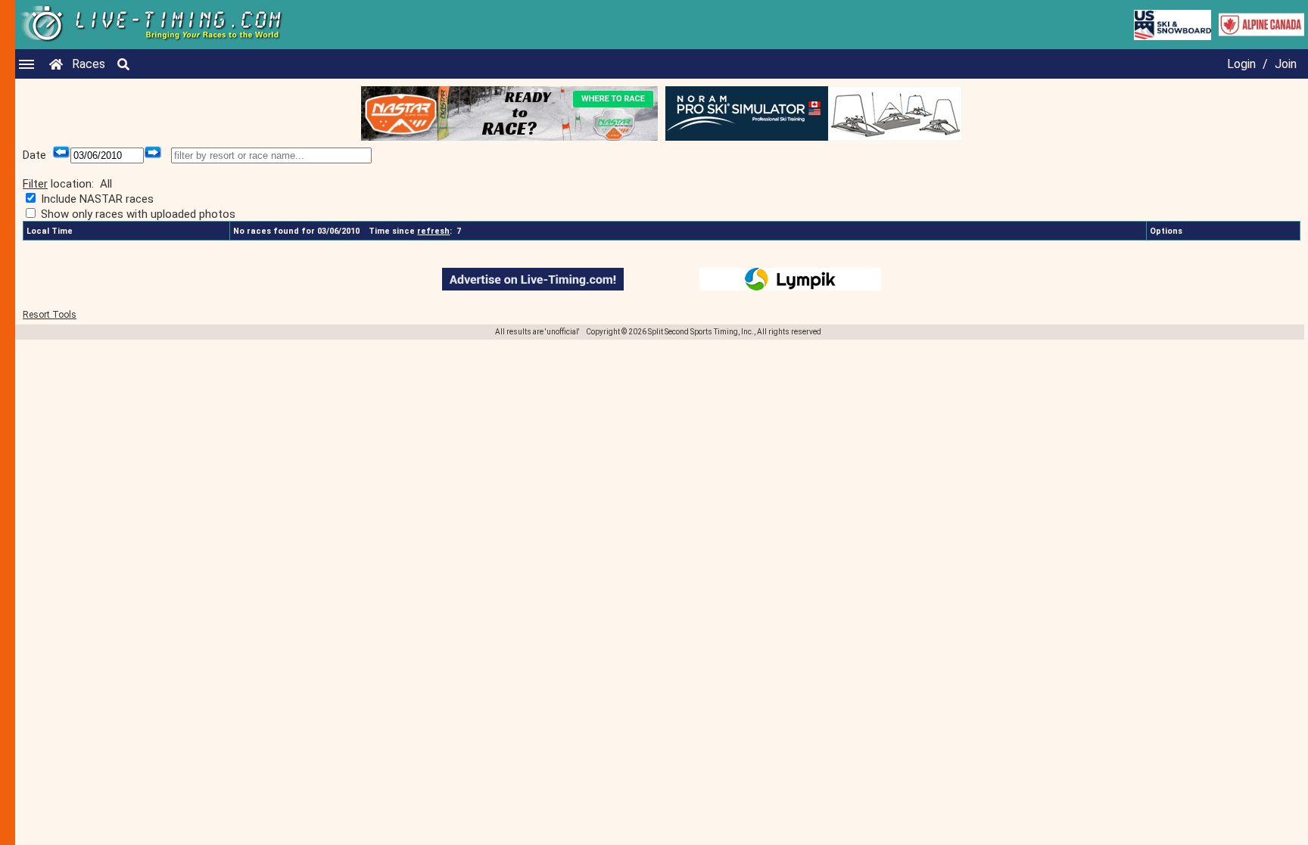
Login (1241, 64)
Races (88, 64)
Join (1286, 64)
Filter (35, 184)
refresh (433, 231)
